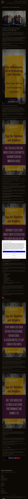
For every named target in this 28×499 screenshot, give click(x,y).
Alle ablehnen (14, 253)
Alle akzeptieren (14, 251)
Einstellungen (14, 255)
